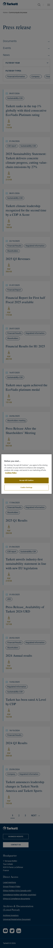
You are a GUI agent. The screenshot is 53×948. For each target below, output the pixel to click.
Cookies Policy (11, 473)
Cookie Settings (26, 487)
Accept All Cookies (26, 480)
